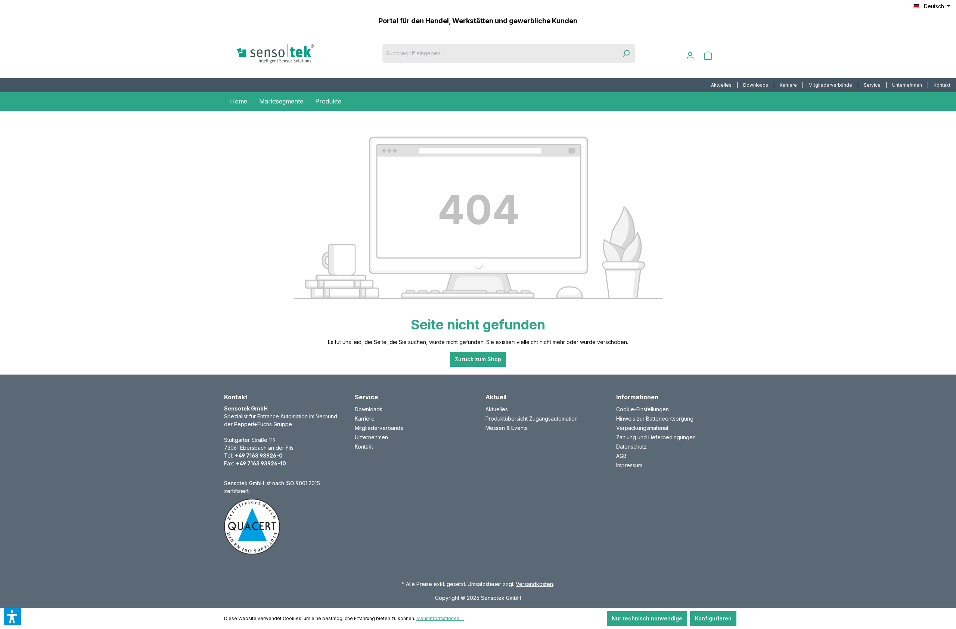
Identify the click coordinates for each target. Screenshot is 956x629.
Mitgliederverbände (830, 85)
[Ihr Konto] (690, 55)
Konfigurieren (713, 618)
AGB (621, 456)
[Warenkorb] (708, 55)
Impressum (629, 465)
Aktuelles (721, 85)
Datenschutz (631, 446)
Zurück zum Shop (478, 359)
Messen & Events (506, 428)
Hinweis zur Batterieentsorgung (654, 418)
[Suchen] (626, 53)
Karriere (788, 85)
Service (872, 85)
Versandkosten (534, 584)
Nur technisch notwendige (647, 618)
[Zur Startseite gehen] (288, 53)
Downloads (755, 85)
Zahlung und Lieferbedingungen (656, 437)
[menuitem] (721, 85)
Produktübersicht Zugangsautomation (531, 418)
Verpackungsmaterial (642, 428)
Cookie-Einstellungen (642, 409)
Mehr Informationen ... (440, 618)
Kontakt (942, 85)
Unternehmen (907, 85)
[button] (12, 616)
